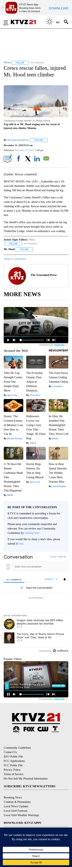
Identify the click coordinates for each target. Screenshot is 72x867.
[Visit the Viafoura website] (60, 650)
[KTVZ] (25, 22)
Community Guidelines (17, 747)
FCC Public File (13, 765)
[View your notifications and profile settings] (64, 579)
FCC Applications (14, 760)
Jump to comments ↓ (16, 258)
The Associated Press (18, 140)
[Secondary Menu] (8, 21)
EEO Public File (13, 756)
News (32, 239)
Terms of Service (13, 774)
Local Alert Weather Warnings (21, 815)
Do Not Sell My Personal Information (26, 778)
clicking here (32, 532)
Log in (53, 557)
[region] (36, 604)
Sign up (62, 557)
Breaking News (13, 797)
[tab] (14, 579)
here (20, 543)
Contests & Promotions (17, 801)
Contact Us (10, 752)
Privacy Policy (12, 769)
